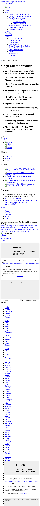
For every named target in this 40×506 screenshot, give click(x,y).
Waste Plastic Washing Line (28, 226)
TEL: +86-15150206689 (13, 198)
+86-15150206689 (7, 3)
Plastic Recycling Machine (9, 226)
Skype (3, 240)
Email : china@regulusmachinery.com (13, 2)
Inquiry (3, 207)
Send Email (4, 237)
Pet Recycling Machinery (9, 227)
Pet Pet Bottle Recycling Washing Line (17, 231)
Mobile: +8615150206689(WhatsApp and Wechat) (21, 200)
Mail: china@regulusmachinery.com (16, 202)
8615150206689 (6, 239)
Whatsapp (4, 235)
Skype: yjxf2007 (10, 204)
